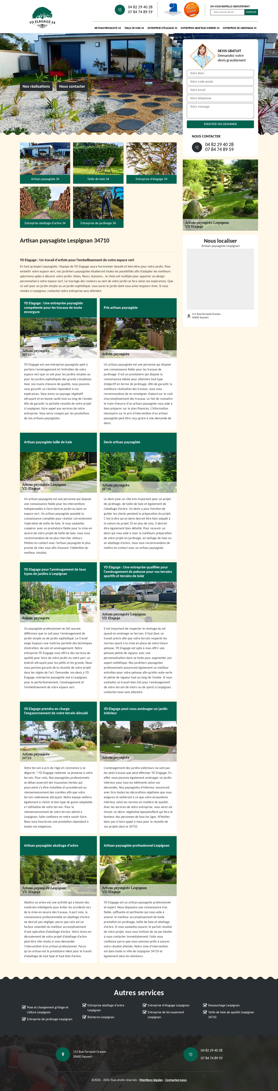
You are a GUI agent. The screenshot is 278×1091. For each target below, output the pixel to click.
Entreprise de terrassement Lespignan (166, 1015)
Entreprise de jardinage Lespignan (49, 1019)
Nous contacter (72, 87)
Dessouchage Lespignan (224, 1005)
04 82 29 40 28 (140, 7)
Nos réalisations (36, 87)
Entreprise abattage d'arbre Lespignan (106, 1008)
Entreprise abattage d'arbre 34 (200, 28)
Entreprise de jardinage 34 (239, 28)
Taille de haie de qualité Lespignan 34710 (231, 1015)
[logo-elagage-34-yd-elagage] (42, 17)
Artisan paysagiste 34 (107, 28)
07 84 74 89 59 (140, 12)
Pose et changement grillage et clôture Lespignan (47, 1010)
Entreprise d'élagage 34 (162, 28)
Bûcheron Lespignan (101, 1017)
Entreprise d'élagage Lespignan (168, 1005)
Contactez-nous (175, 1080)
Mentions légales (151, 1080)
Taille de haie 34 (134, 28)
